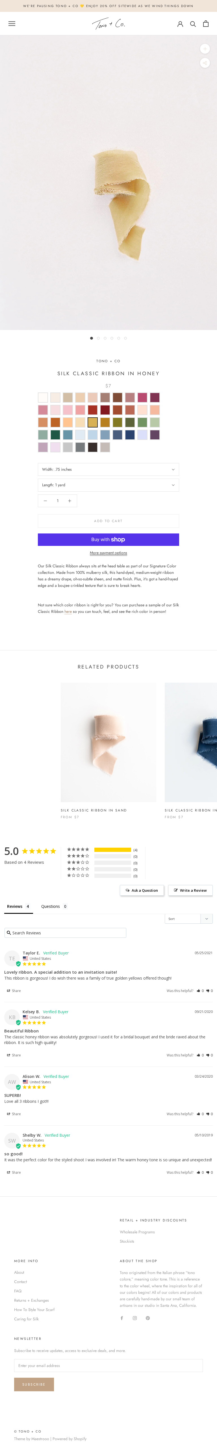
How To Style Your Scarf (34, 1309)
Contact (20, 1281)
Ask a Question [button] (145, 890)
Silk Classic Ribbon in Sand (94, 810)
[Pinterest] (148, 1317)
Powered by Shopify (69, 1439)
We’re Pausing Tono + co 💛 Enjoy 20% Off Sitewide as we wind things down (108, 6)
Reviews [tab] (14, 906)
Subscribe (34, 1384)
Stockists (127, 1241)
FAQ (17, 1291)
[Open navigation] (11, 23)
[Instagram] (135, 1317)
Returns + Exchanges (31, 1300)
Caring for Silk (26, 1319)
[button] (200, 990)
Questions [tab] (50, 906)
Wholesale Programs (137, 1232)
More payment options (108, 552)
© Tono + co (28, 1431)
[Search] (193, 24)
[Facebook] (122, 1317)
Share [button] (16, 990)
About (19, 1272)
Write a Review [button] (193, 890)
